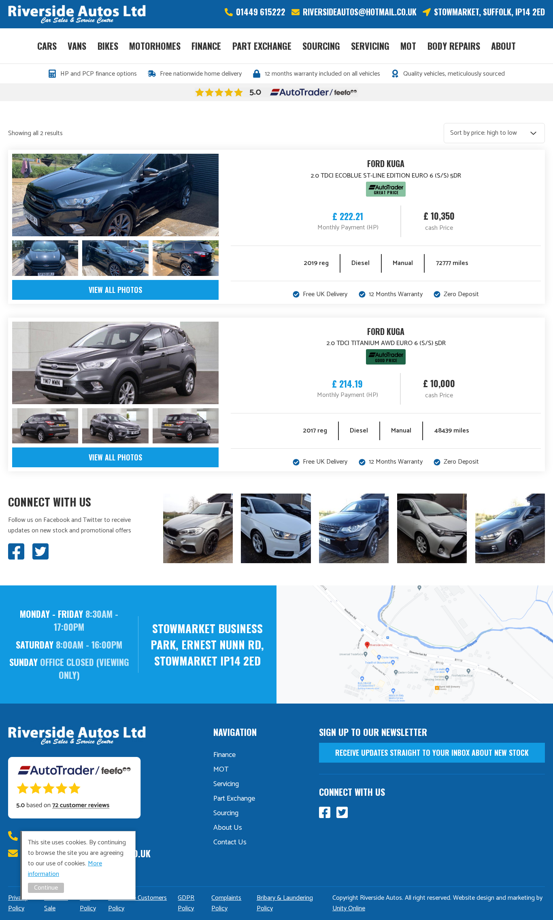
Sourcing (321, 45)
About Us (227, 827)
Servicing (370, 45)
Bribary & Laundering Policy (285, 903)
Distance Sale (56, 903)
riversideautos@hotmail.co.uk (360, 12)
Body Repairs (454, 45)
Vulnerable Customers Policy (137, 903)
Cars (47, 45)
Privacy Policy (18, 903)
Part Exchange (261, 45)
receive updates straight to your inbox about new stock (432, 752)
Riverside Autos (77, 14)
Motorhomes (155, 45)
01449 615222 (260, 12)
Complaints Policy (226, 903)
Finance (206, 45)
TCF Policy (88, 903)
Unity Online (348, 908)
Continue (46, 888)
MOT (408, 45)
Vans (77, 45)
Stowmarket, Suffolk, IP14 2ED (489, 12)
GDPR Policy (186, 903)
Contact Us (230, 842)
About (503, 45)
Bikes (108, 45)
